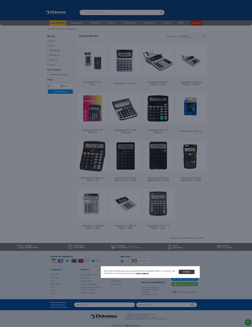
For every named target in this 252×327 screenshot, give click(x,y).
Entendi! (186, 272)
